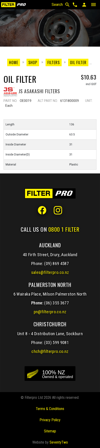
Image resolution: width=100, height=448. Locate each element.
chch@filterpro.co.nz (49, 351)
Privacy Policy (50, 420)
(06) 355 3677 (56, 302)
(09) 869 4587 (56, 263)
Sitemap (50, 431)
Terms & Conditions (50, 409)
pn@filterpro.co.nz (50, 311)
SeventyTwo (59, 442)
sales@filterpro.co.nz (50, 272)
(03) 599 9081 (56, 342)
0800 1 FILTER (64, 229)
